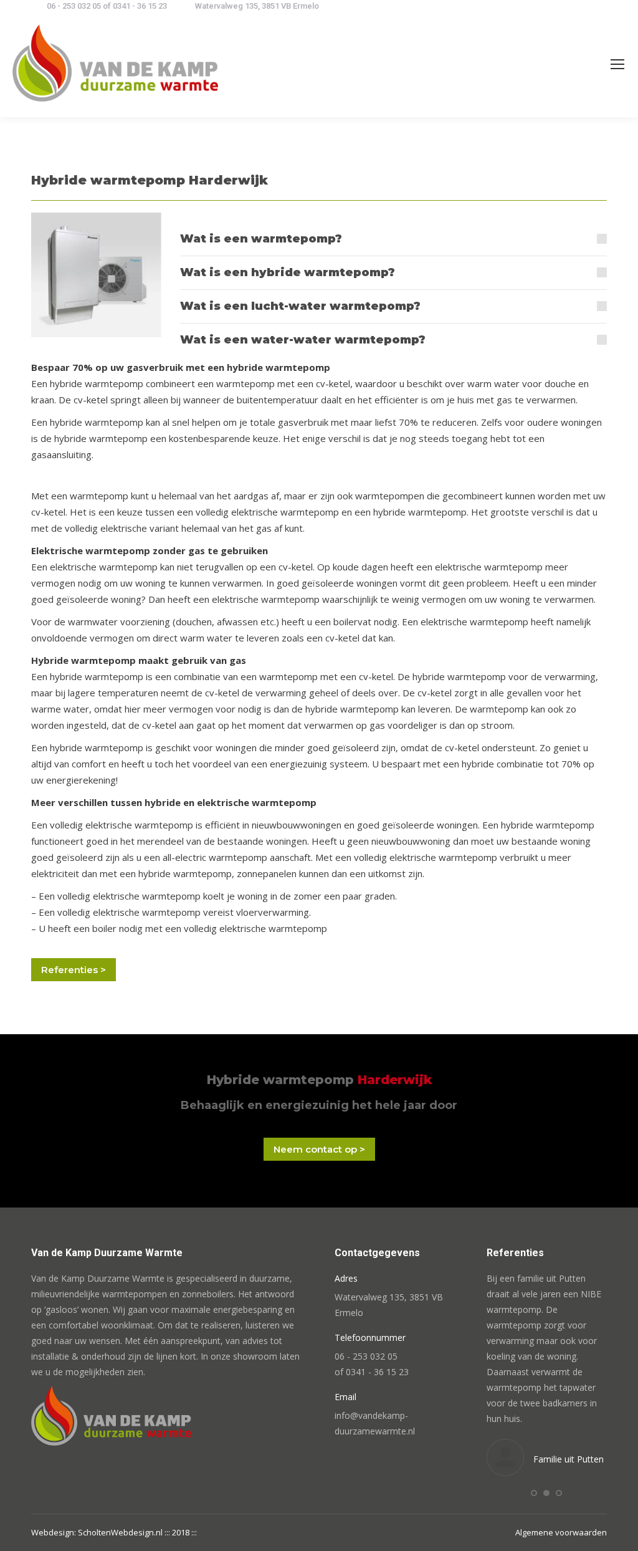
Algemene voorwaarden (561, 1532)
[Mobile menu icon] (617, 64)
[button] (534, 1493)
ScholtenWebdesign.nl (121, 1532)
